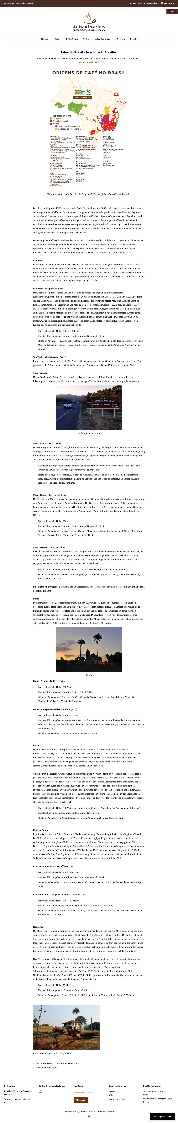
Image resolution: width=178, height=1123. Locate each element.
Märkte (86, 39)
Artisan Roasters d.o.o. (88, 1112)
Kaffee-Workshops (102, 39)
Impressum (112, 1091)
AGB (110, 1095)
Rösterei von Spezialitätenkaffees (18, 3)
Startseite (45, 39)
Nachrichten (9, 1086)
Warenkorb (169, 3)
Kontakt (133, 39)
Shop (57, 39)
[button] (172, 11)
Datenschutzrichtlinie (116, 1099)
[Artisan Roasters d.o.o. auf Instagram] (40, 1092)
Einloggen (133, 3)
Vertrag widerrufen (162, 1116)
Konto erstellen (150, 3)
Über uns (121, 39)
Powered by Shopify (106, 1112)
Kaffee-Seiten (72, 39)
